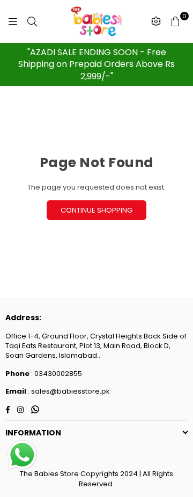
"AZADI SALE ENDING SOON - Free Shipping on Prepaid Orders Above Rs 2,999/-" (96, 64)
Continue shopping (96, 210)
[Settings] (156, 21)
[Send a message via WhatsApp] (22, 455)
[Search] (32, 21)
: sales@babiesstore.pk (68, 391)
